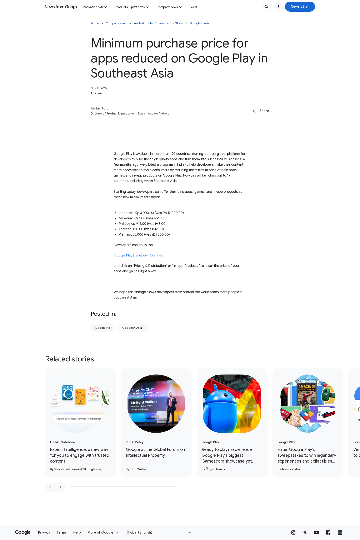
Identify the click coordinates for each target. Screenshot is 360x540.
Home (95, 23)
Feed (193, 7)
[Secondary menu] (278, 7)
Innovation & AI (92, 7)
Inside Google (143, 23)
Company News (116, 23)
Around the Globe (171, 23)
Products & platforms (130, 7)
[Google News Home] (61, 7)
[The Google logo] (23, 532)
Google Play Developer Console (138, 255)
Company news (167, 7)
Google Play (103, 328)
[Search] (267, 7)
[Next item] (60, 487)
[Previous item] (50, 487)
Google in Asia (200, 23)
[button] (300, 7)
